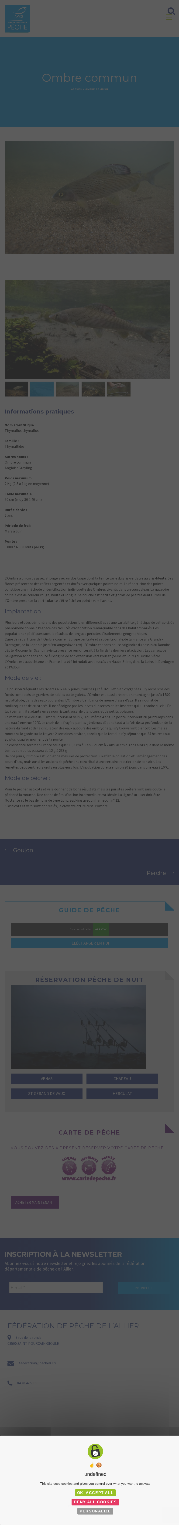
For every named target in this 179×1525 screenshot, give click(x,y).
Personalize (95, 1511)
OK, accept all (95, 1493)
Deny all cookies (95, 1502)
